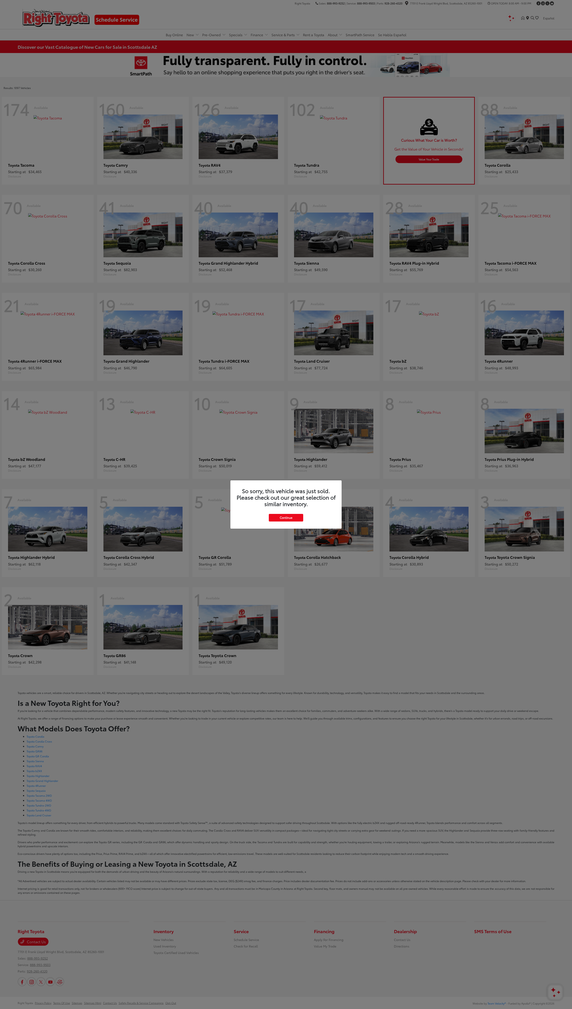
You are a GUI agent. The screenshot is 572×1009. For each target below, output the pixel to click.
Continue (286, 517)
